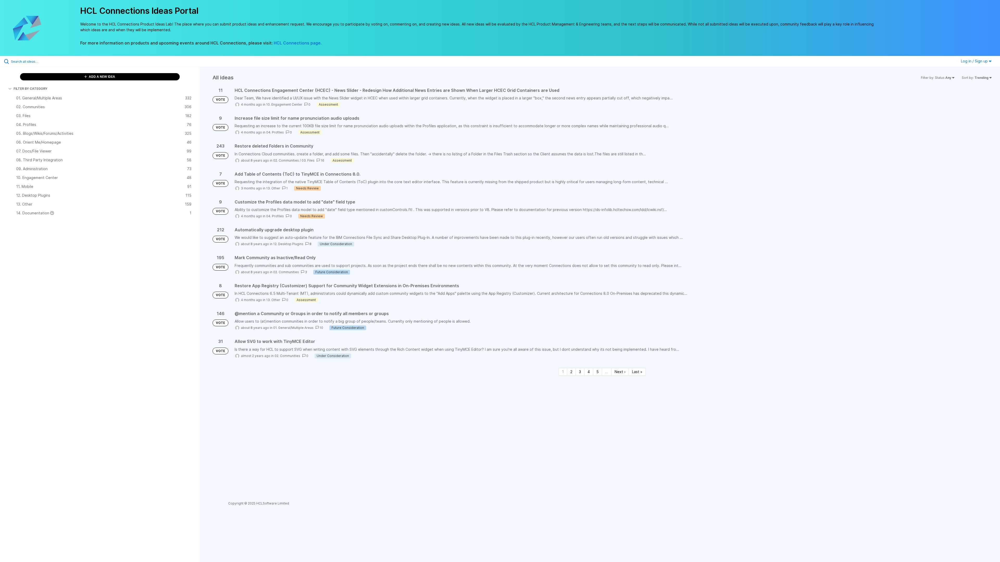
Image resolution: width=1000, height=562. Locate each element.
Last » (637, 371)
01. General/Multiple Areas (293, 328)
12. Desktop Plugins (288, 244)
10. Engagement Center (284, 104)
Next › (620, 371)
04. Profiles (275, 132)
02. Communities (286, 160)
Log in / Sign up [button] (975, 61)
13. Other (273, 188)
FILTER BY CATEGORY (30, 89)
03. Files (308, 160)
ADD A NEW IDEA (101, 77)
